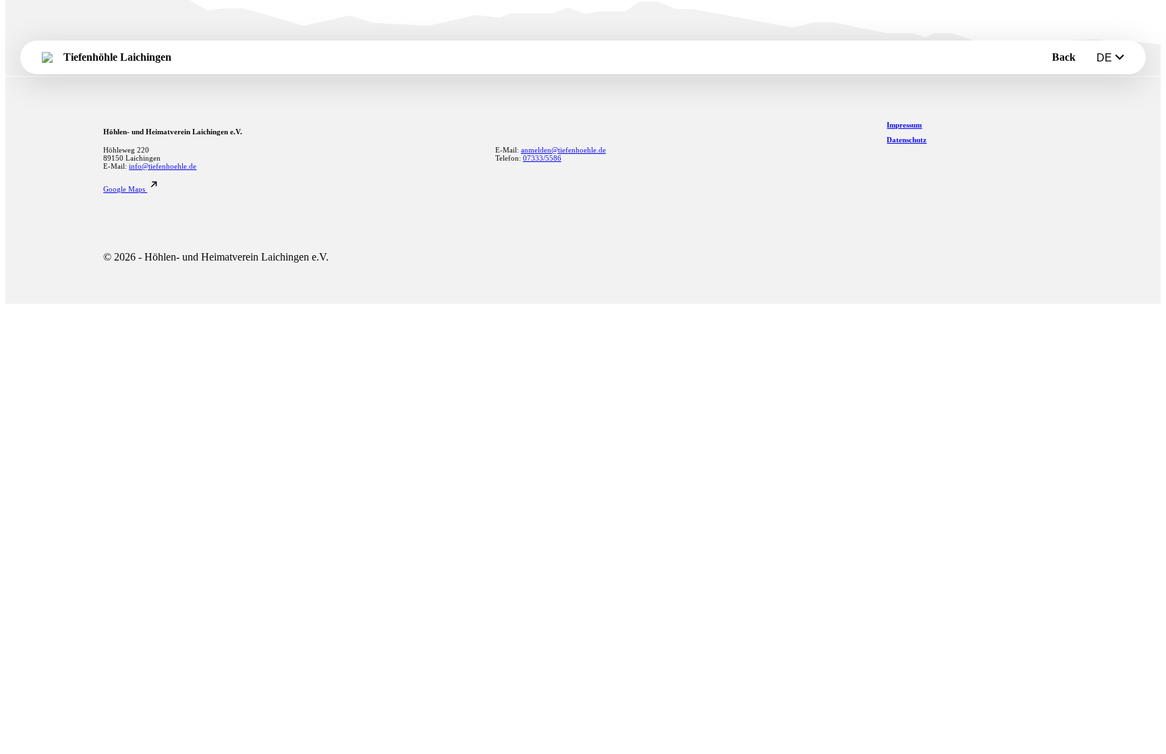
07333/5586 (542, 158)
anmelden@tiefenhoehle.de (563, 150)
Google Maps (125, 189)
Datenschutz (906, 140)
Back (1064, 57)
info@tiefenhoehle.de (162, 166)
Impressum (904, 125)
